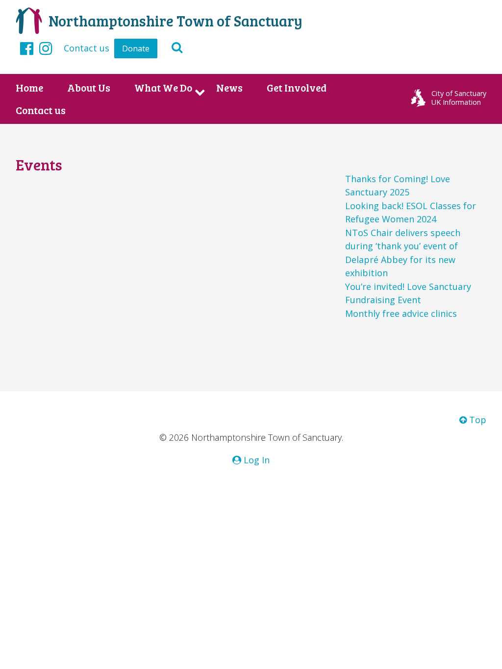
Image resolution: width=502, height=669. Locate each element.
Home (29, 88)
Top (476, 420)
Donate (136, 48)
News (229, 88)
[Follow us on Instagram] (45, 48)
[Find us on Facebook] (26, 48)
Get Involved (296, 88)
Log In (255, 460)
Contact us (86, 48)
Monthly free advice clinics (401, 313)
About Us (88, 88)
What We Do (163, 88)
